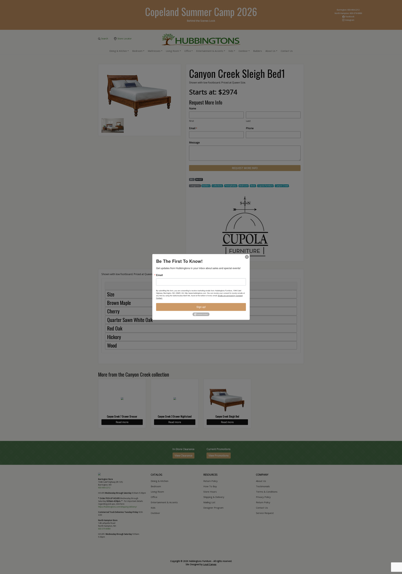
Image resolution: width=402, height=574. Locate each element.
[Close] (247, 257)
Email (159, 275)
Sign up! (201, 307)
